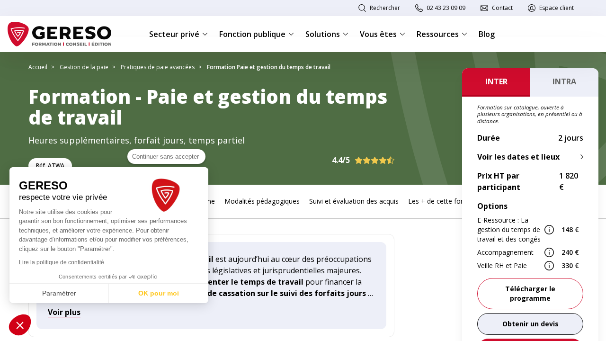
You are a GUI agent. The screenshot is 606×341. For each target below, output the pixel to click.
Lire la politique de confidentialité (61, 262)
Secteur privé (174, 34)
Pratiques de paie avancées (158, 67)
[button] (20, 325)
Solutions (322, 34)
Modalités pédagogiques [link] (262, 201)
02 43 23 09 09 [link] (446, 8)
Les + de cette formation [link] (446, 201)
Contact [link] (502, 8)
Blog (487, 34)
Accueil (37, 67)
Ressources (438, 34)
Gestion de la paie (84, 67)
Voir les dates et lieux (518, 157)
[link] (530, 324)
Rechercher (385, 8)
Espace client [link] (556, 8)
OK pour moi (158, 293)
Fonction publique (252, 34)
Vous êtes (378, 34)
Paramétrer (59, 293)
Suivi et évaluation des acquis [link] (354, 201)
